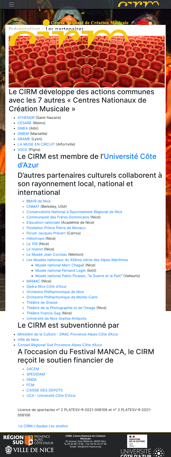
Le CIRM (25, 426)
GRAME (24, 139)
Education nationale (43, 222)
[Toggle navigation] (11, 4)
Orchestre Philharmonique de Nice (55, 291)
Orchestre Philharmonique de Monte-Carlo (62, 297)
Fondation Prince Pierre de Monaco (56, 228)
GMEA (23, 128)
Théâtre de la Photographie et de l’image (60, 307)
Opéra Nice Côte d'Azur (46, 286)
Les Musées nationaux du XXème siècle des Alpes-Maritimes (77, 259)
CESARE (25, 123)
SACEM (32, 369)
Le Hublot (34, 249)
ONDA (31, 379)
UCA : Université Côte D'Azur (51, 395)
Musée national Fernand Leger (60, 270)
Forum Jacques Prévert (46, 233)
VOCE (22, 149)
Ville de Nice (28, 339)
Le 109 (32, 243)
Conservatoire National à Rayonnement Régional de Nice (74, 212)
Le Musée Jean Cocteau (46, 254)
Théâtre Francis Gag (43, 313)
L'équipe (41, 426)
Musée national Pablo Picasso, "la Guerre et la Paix (78, 275)
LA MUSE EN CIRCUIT (36, 144)
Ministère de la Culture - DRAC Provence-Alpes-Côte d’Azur (68, 334)
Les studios (58, 426)
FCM (30, 385)
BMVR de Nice (38, 201)
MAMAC (33, 281)
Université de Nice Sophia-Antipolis (56, 318)
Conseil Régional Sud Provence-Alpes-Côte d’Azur (60, 345)
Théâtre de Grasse (41, 302)
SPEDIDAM (35, 374)
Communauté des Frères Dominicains (58, 217)
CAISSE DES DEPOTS (44, 390)
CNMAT (32, 206)
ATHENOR (26, 117)
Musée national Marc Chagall (59, 265)
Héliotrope (35, 238)
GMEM (23, 133)
